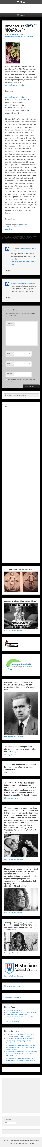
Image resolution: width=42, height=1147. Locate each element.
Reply (8, 270)
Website (9, 373)
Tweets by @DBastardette (12, 997)
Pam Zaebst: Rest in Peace (14, 1010)
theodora (13, 283)
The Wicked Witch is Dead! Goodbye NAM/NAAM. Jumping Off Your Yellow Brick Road (21, 1054)
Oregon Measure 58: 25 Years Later (16, 1014)
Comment (10, 323)
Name (8, 353)
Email (8, 363)
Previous (29, 24)
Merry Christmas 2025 (12, 1021)
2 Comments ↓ (30, 36)
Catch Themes (29, 1143)
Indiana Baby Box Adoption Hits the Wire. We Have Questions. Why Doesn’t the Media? (20, 1047)
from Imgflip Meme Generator (13, 630)
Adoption (23, 224)
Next (36, 24)
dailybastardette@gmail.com (14, 36)
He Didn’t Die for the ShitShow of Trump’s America (21, 1012)
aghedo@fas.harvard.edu (14, 85)
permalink (8, 229)
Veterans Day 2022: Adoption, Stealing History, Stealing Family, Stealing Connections (20, 1041)
